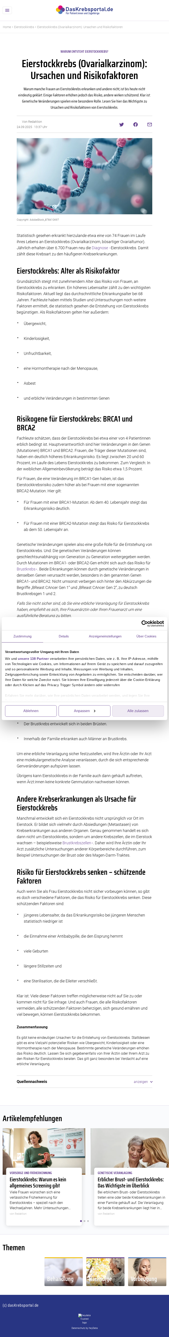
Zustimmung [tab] (22, 636)
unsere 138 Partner (33, 658)
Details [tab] (64, 636)
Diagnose (100, 247)
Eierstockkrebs (24, 27)
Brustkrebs (26, 569)
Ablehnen (31, 711)
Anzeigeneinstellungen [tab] (105, 636)
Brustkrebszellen (76, 843)
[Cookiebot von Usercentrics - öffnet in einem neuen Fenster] (144, 623)
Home (7, 27)
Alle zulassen (138, 711)
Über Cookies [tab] (146, 636)
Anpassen (82, 711)
